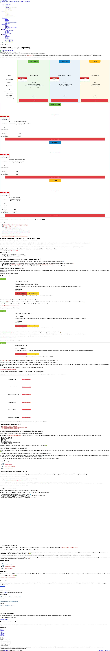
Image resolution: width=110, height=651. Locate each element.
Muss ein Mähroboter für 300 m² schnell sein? (11, 232)
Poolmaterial (7, 20)
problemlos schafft (44, 481)
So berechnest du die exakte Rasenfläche (9, 426)
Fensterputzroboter (8, 33)
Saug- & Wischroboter (6, 4)
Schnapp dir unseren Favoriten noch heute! (8, 577)
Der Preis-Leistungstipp (10, 227)
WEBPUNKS (19, 650)
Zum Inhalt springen (3, 0)
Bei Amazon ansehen (21, 293)
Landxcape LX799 (30, 55)
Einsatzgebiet (7, 6)
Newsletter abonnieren (4, 619)
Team (6, 35)
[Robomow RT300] (4, 412)
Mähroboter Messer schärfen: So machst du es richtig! (10, 596)
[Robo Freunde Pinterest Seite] (3, 638)
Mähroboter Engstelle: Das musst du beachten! (9, 601)
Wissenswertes (7, 10)
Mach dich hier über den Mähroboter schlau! (8, 337)
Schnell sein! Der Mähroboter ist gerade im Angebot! (9, 305)
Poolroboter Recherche (9, 41)
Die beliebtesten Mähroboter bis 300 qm (10, 226)
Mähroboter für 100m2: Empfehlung (7, 605)
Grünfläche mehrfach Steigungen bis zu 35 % (15, 480)
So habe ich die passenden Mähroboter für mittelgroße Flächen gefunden (15, 231)
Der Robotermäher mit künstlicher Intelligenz (14, 229)
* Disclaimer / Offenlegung (103, 650)
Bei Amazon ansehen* (27, 379)
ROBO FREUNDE (6, 650)
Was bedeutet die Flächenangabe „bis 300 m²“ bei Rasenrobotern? (14, 236)
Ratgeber (4, 29)
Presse (1, 631)
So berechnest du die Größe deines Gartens (69, 547)
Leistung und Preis (8, 8)
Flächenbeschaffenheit (9, 14)
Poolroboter (4, 18)
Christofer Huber (3, 52)
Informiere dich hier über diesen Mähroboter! (8, 369)
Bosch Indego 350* (55, 191)
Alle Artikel (2, 586)
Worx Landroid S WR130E (7, 332)
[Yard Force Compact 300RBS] (4, 397)
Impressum (2, 634)
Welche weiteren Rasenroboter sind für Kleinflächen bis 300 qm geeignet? (16, 230)
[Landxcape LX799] (4, 382)
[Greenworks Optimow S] (4, 420)
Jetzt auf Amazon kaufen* (55, 138)
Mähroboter (4, 11)
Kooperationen (7, 36)
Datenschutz (2, 635)
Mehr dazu (43, 53)
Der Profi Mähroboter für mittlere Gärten (13, 228)
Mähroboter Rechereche (9, 40)
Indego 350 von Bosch (6, 360)
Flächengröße (7, 13)
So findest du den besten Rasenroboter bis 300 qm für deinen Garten (15, 224)
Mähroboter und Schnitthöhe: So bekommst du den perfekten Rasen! (14, 427)
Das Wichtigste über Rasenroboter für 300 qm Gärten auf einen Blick (15, 225)
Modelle (6, 5)
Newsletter (6, 38)
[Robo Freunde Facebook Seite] (1, 638)
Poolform (6, 21)
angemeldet (6, 592)
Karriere (6, 37)
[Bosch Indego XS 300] (4, 389)
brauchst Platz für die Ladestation (15, 264)
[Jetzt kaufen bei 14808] (33, 68)
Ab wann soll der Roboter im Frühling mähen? (10, 428)
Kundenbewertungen (33, 293)
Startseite (1, 44)
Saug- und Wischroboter (9, 30)
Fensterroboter (5, 24)
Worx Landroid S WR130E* (55, 153)
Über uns (4, 34)
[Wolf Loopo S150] (4, 404)
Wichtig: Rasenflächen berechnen (11, 235)
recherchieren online (14, 435)
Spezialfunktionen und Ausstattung (11, 7)
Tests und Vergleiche (8, 9)
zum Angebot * (33, 100)
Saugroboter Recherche (9, 39)
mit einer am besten (45, 264)
